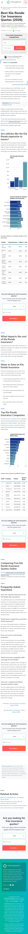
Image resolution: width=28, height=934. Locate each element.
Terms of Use (22, 52)
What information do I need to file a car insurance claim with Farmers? (11, 802)
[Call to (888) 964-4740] (25, 2)
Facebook (10, 885)
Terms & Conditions (14, 901)
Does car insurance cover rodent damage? (12, 807)
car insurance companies (13, 425)
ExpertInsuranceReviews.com (11, 898)
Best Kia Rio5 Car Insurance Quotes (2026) (18, 704)
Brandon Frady (18, 56)
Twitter (13, 885)
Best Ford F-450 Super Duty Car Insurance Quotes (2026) (12, 798)
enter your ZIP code (14, 121)
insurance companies (11, 419)
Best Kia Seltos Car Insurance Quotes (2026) (12, 711)
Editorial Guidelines (7, 766)
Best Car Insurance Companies (10, 7)
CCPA (21, 901)
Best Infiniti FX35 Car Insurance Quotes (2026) (13, 805)
